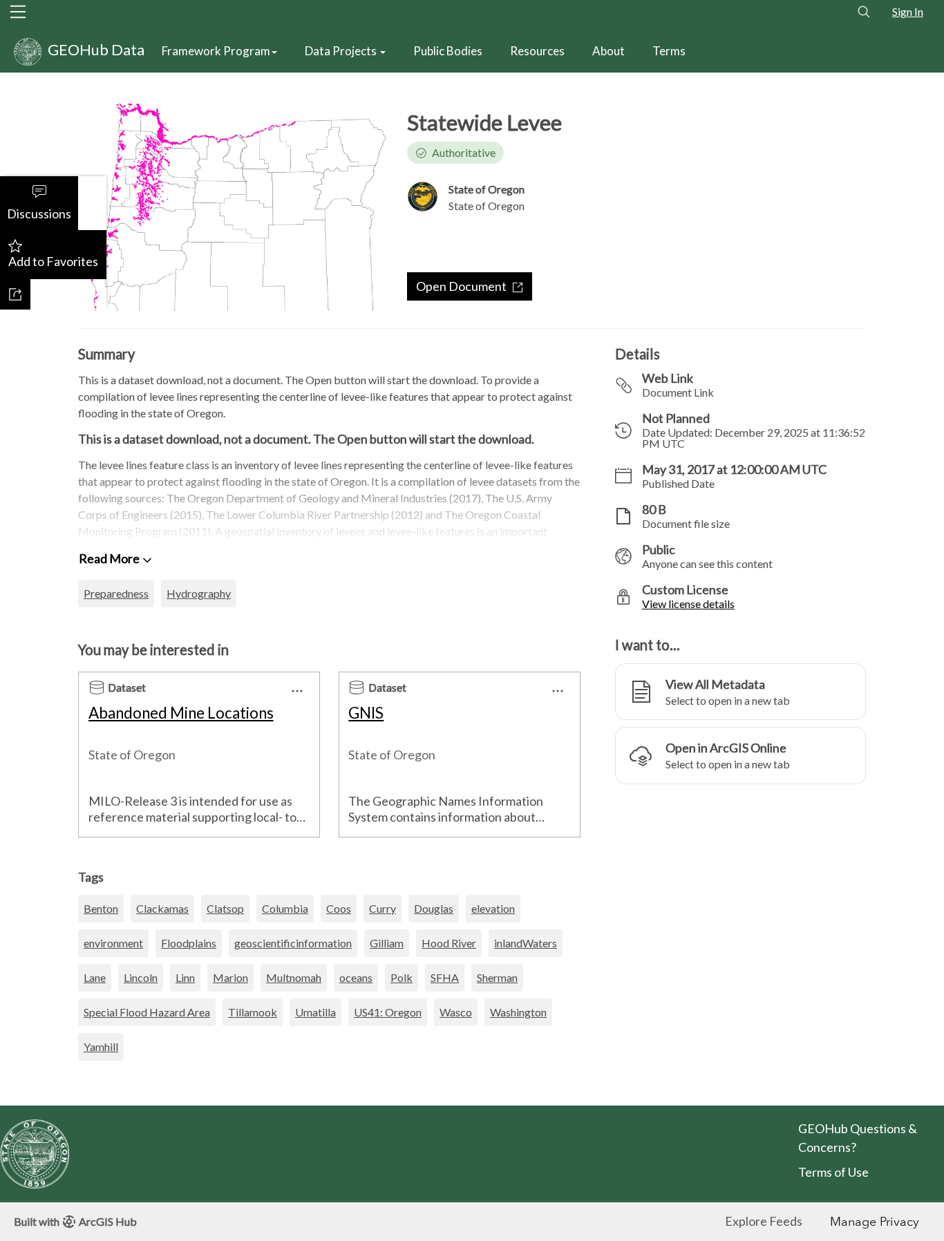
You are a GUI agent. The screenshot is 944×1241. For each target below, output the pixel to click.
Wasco (456, 1012)
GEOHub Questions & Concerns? (857, 1138)
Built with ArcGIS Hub (75, 1221)
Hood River (449, 942)
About (608, 51)
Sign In (907, 11)
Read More (109, 558)
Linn (185, 977)
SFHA (445, 977)
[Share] (15, 294)
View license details (688, 603)
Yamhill (101, 1046)
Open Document (461, 286)
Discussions (39, 213)
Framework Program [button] (216, 51)
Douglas (433, 908)
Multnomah (293, 977)
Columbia (285, 908)
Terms (669, 51)
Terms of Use (834, 1172)
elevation (493, 908)
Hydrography (199, 593)
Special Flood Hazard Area (147, 1012)
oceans (355, 977)
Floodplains (188, 942)
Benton (101, 908)
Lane (95, 977)
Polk (401, 977)
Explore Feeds (763, 1221)
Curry (382, 908)
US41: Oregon (388, 1012)
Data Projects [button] (342, 51)
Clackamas (162, 908)
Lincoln (141, 977)
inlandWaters (525, 942)
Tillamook (252, 1012)
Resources (537, 51)
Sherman (497, 977)
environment (113, 942)
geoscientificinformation (293, 942)
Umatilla (315, 1012)
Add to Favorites (53, 261)
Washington (518, 1012)
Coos (338, 908)
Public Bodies (447, 51)
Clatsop (225, 908)
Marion (230, 977)
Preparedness (116, 593)
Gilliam (387, 942)
